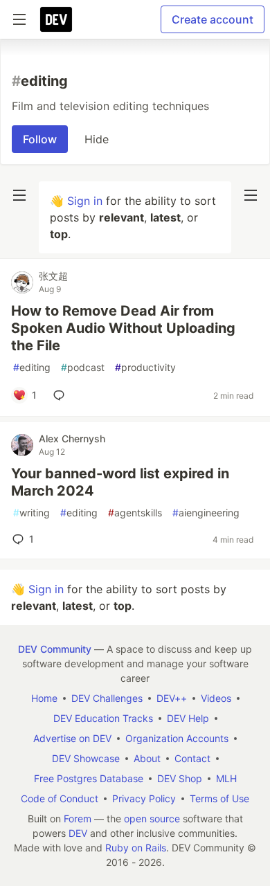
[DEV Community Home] (56, 19)
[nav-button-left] (19, 195)
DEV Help (188, 718)
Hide (96, 139)
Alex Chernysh (72, 438)
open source (152, 818)
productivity (145, 367)
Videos (216, 698)
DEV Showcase (86, 758)
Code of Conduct (59, 798)
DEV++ (171, 698)
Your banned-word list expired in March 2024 (120, 482)
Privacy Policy (144, 798)
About (147, 758)
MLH (226, 778)
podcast (83, 367)
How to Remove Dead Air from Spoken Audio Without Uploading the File (123, 328)
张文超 (53, 276)
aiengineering (206, 512)
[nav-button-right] (250, 195)
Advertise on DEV (72, 738)
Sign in (84, 201)
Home (44, 698)
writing (31, 512)
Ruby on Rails (135, 847)
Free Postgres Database (88, 778)
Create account (212, 19)
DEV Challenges (107, 698)
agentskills (135, 512)
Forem (77, 818)
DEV (78, 833)
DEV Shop (179, 778)
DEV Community (54, 649)
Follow (40, 139)
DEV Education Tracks (103, 718)
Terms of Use (219, 798)
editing (32, 367)
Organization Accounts (176, 738)
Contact (192, 758)
